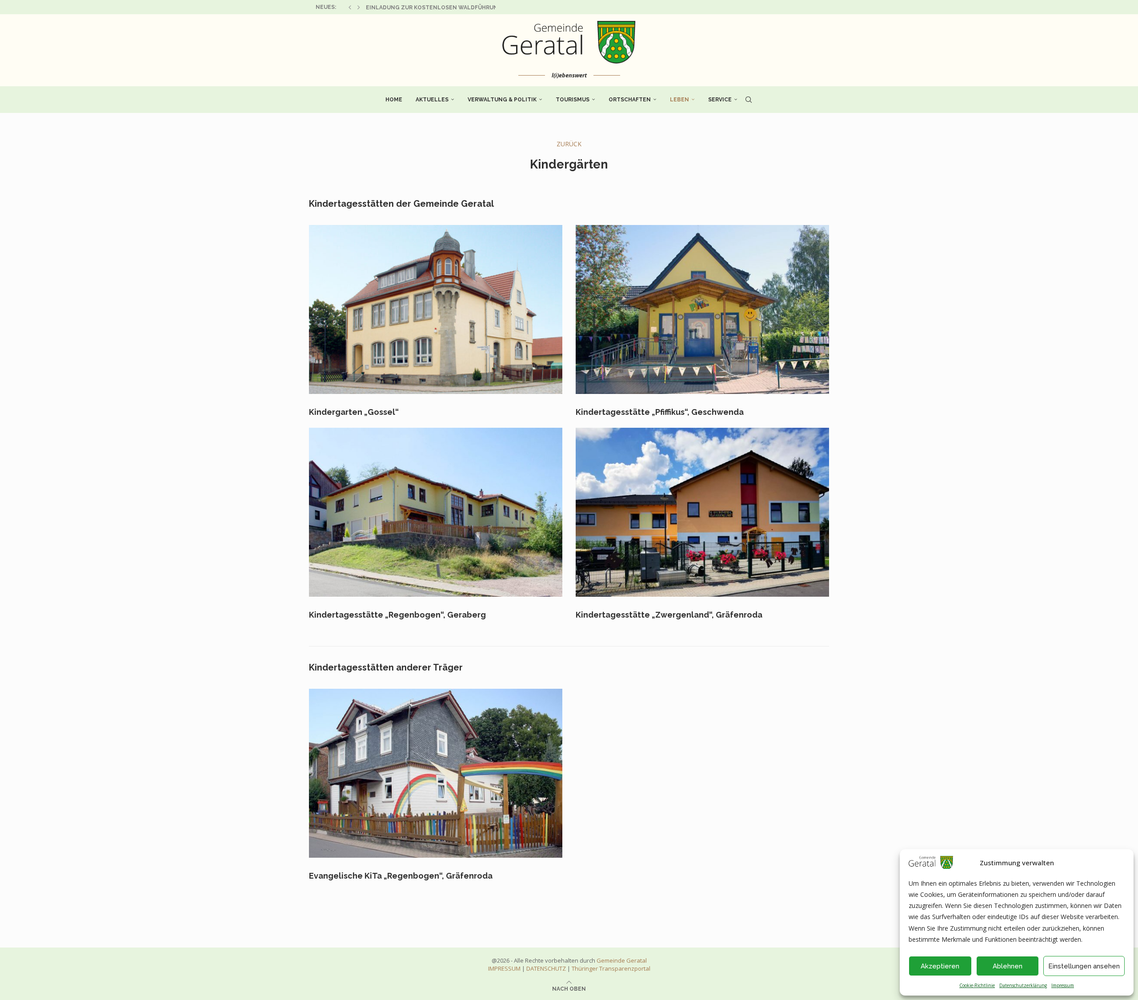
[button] (349, 7)
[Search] (748, 99)
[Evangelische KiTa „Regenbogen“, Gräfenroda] (435, 773)
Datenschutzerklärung (1023, 985)
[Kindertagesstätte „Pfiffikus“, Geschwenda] (702, 309)
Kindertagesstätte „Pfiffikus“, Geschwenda (660, 412)
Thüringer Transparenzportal (611, 968)
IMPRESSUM (504, 968)
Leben (679, 99)
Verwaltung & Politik (502, 99)
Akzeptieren (940, 966)
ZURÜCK (569, 144)
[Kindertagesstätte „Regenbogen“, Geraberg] (435, 512)
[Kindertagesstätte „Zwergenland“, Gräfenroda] (702, 512)
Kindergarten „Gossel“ (354, 412)
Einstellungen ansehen (1084, 966)
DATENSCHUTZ (546, 968)
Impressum (1062, 985)
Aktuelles (432, 99)
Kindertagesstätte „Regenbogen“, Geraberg (397, 614)
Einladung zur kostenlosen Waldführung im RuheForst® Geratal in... (477, 7)
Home (393, 99)
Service (720, 99)
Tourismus (572, 99)
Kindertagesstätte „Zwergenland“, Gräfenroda (669, 614)
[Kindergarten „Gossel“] (435, 309)
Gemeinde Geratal (622, 960)
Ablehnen (1007, 966)
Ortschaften (630, 99)
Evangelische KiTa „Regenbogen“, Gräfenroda (401, 875)
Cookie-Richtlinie (977, 985)
